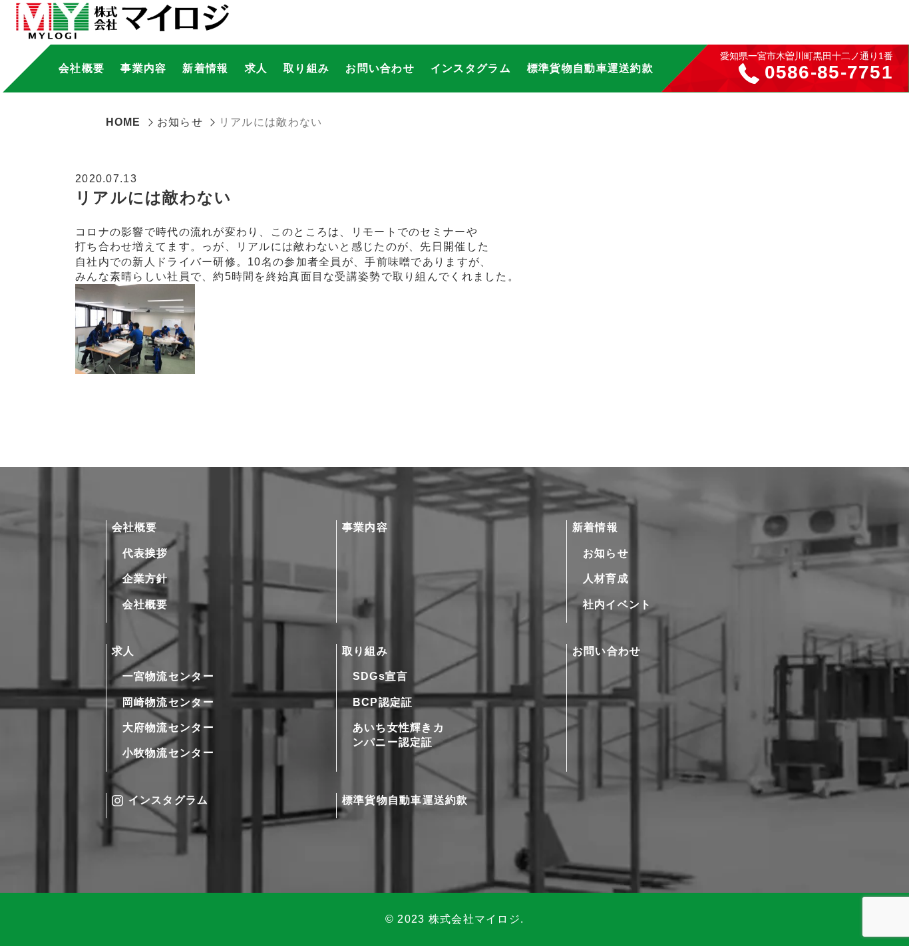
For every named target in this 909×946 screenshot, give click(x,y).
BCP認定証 (383, 702)
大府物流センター (168, 727)
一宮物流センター (168, 676)
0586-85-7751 (829, 72)
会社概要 (135, 527)
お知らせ (606, 553)
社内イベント (617, 604)
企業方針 (145, 578)
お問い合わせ (380, 68)
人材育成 (606, 578)
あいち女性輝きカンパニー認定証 (399, 735)
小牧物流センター (168, 752)
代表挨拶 (145, 553)
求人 (123, 651)
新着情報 (595, 527)
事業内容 (143, 68)
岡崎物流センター (168, 702)
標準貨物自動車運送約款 (590, 68)
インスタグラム (471, 68)
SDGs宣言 (381, 676)
